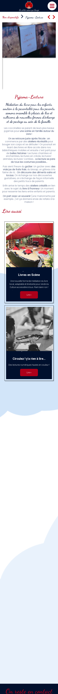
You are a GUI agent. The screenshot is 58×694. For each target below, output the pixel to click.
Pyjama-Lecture (34, 17)
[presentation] (48, 17)
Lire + (29, 295)
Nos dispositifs (10, 17)
